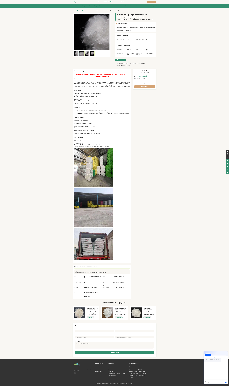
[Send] (226, 382)
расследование (151, 1)
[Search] (153, 6)
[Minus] (226, 353)
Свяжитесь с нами (122, 5)
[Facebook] (144, 83)
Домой (77, 5)
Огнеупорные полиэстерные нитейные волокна (117, 367)
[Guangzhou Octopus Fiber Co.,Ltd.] (75, 2)
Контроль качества (111, 5)
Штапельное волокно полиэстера (88, 10)
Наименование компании (120, 328)
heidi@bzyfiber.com (123, 1)
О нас (90, 5)
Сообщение (77, 341)
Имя (76, 328)
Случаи (138, 5)
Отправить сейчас (114, 352)
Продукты (84, 5)
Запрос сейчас (120, 59)
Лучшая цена (90, 317)
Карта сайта (130, 383)
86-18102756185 (105, 1)
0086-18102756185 (143, 76)
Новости (132, 5)
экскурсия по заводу (99, 5)
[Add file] (205, 382)
